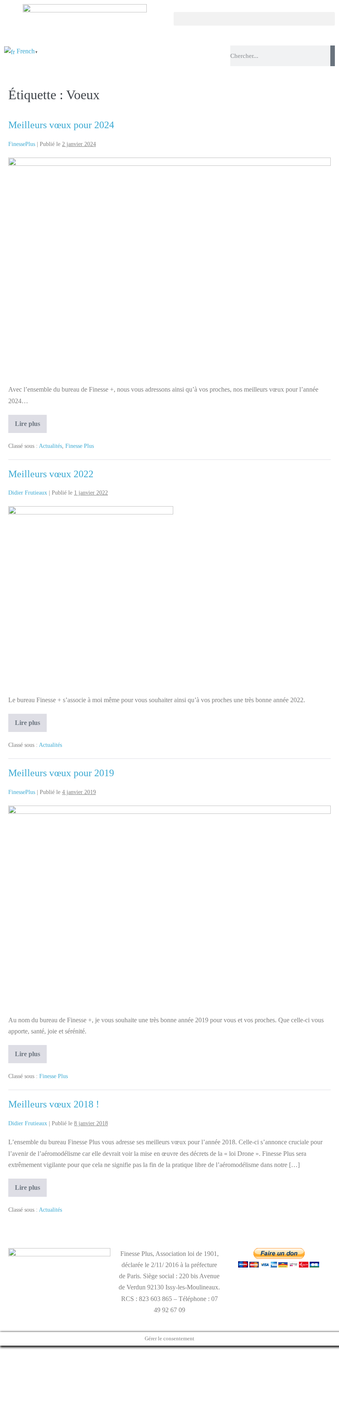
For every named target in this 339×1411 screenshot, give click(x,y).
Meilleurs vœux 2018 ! (53, 1104)
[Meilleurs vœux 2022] (90, 596)
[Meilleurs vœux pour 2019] (169, 906)
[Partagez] (15, 1353)
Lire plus (31, 421)
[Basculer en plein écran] (9, 1353)
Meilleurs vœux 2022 (50, 474)
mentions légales (29, 1295)
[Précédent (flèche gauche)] (2, 1364)
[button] (254, 19)
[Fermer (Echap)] (22, 1353)
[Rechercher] (332, 55)
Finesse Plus (79, 446)
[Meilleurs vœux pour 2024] (169, 266)
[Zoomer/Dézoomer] (2, 1353)
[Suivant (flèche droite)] (9, 1364)
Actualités (50, 446)
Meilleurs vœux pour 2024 (61, 125)
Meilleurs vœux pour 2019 (61, 773)
